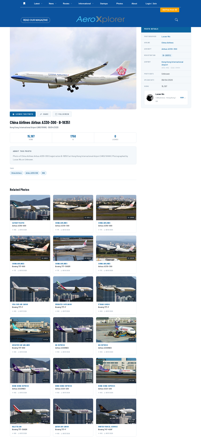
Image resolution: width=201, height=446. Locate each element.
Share (44, 114)
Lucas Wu (166, 36)
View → (183, 97)
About (134, 3)
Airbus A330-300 (32, 173)
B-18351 (167, 55)
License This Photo (23, 114)
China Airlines (16, 173)
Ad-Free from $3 (169, 10)
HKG (43, 173)
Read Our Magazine (35, 20)
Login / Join (151, 3)
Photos (119, 3)
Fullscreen (62, 114)
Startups (104, 3)
